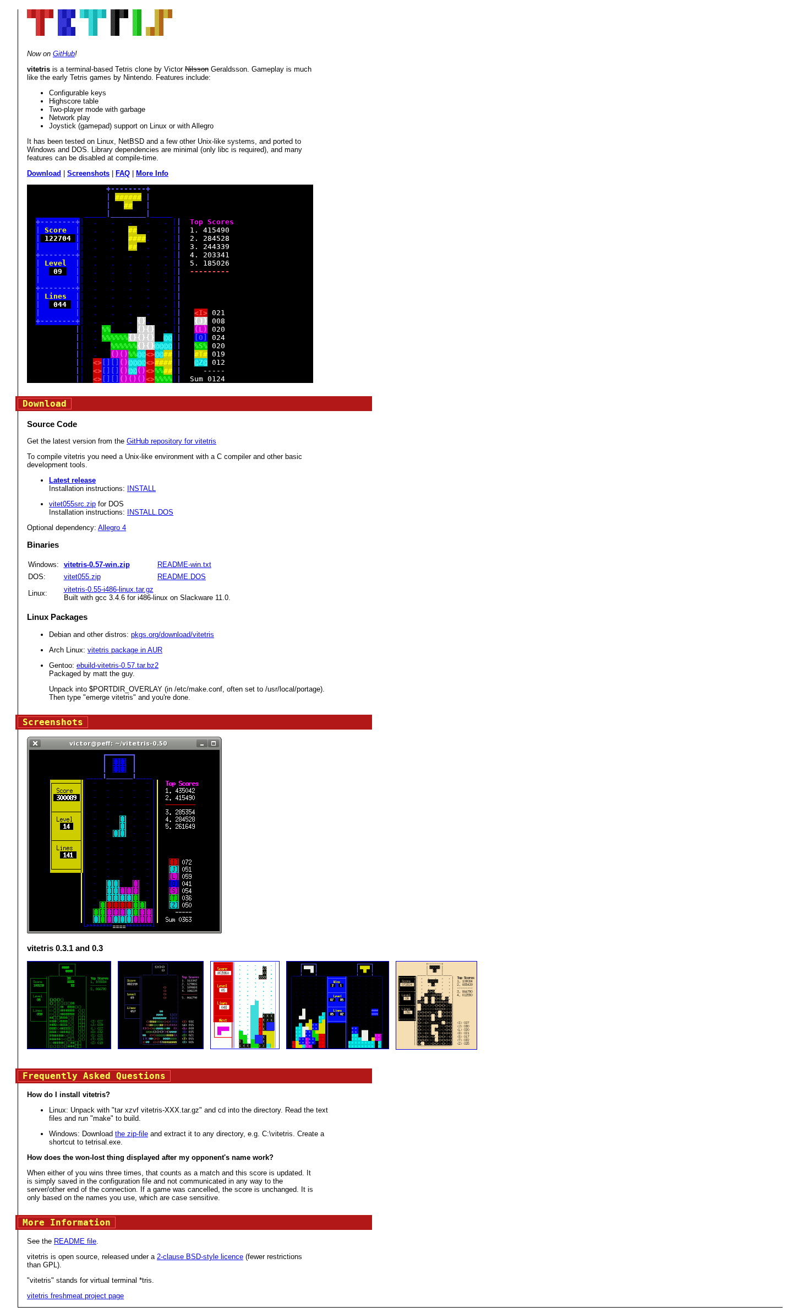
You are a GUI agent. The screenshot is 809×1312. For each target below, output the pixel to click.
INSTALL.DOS (150, 512)
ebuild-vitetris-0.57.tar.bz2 (117, 665)
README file (75, 1241)
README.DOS (181, 577)
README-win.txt (184, 564)
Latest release (72, 480)
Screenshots (88, 173)
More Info (152, 173)
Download (44, 173)
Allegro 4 (112, 527)
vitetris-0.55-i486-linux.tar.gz (109, 589)
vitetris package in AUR (125, 650)
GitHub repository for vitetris (171, 441)
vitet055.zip (82, 577)
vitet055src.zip (72, 504)
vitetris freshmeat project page (75, 1296)
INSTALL (141, 488)
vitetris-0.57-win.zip (97, 564)
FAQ (123, 173)
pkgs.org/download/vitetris (172, 634)
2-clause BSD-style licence (200, 1256)
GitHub (64, 54)
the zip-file (131, 1134)
